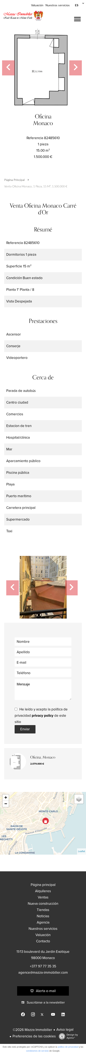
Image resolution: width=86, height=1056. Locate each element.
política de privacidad (68, 1047)
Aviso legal (64, 1029)
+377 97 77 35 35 (43, 966)
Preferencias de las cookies (34, 1036)
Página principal (14, 180)
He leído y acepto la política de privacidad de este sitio (41, 715)
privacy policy (42, 715)
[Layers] (78, 799)
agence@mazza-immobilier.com (43, 972)
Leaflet (81, 851)
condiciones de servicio (37, 1051)
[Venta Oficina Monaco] (43, 67)
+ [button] (5, 797)
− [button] (5, 803)
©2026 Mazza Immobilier (32, 1030)
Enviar (25, 729)
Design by (72, 1036)
